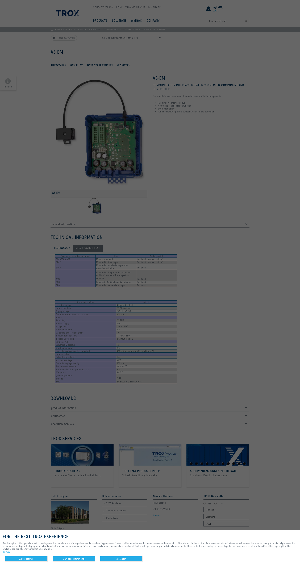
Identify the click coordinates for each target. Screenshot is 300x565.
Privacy (6, 551)
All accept (121, 558)
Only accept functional (74, 558)
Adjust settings (26, 558)
